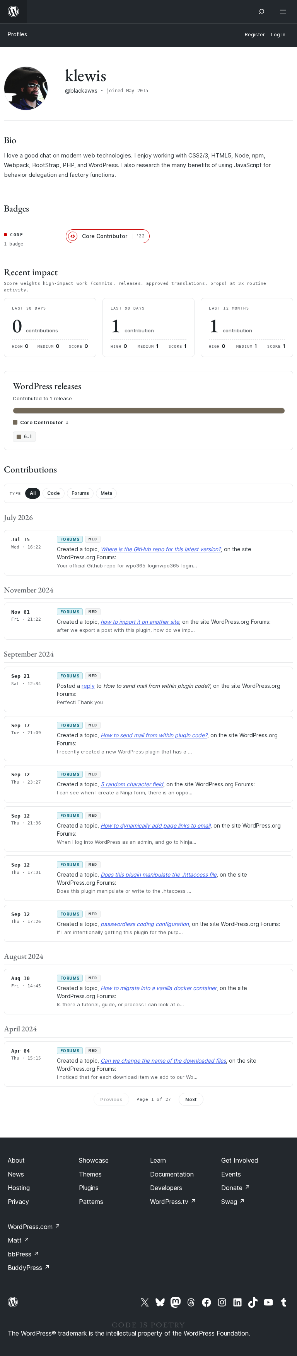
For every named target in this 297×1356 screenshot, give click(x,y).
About (16, 1160)
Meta (106, 493)
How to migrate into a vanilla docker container (159, 988)
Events (231, 1174)
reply (88, 685)
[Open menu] (284, 11)
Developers (166, 1188)
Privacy (18, 1201)
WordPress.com (34, 1227)
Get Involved (239, 1160)
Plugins (89, 1188)
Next (191, 1099)
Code (53, 493)
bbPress (23, 1254)
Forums (80, 493)
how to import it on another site (140, 621)
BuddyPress (29, 1267)
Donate (235, 1188)
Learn (158, 1160)
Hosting (19, 1188)
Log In (278, 34)
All (33, 493)
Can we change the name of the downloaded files (163, 1060)
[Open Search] (261, 11)
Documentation (172, 1174)
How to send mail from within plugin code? (154, 735)
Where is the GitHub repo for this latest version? (161, 549)
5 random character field (132, 784)
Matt (18, 1240)
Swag (233, 1201)
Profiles (17, 34)
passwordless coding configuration (145, 924)
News (16, 1174)
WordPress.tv (173, 1201)
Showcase (94, 1160)
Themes (90, 1174)
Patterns (91, 1201)
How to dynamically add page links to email (155, 825)
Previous (111, 1099)
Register (255, 34)
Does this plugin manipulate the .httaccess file (159, 874)
